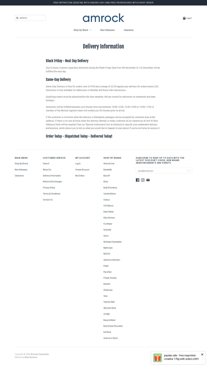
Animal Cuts (109, 163)
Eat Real (107, 332)
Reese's (107, 284)
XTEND (107, 314)
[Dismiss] (202, 354)
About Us (47, 170)
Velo (105, 296)
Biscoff (107, 176)
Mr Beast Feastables (113, 242)
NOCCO (107, 254)
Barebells (108, 170)
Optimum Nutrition (112, 260)
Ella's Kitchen (109, 218)
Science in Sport (111, 338)
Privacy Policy (49, 188)
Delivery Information (52, 176)
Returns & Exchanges (52, 181)
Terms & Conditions (51, 194)
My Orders (79, 176)
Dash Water (109, 212)
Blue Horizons (31, 357)
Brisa (106, 181)
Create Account (82, 170)
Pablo (106, 266)
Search (46, 163)
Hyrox (106, 236)
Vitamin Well (109, 302)
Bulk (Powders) (110, 188)
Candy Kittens (110, 194)
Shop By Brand (81, 30)
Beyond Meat (109, 320)
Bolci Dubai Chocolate (113, 326)
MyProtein (108, 248)
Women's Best (110, 308)
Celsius (107, 200)
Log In (78, 163)
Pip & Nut (108, 272)
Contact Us (48, 200)
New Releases (107, 30)
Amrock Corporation (40, 354)
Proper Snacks (110, 278)
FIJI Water (108, 224)
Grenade (107, 230)
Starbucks (108, 290)
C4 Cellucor (108, 206)
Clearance (128, 30)
